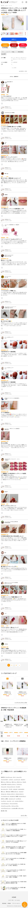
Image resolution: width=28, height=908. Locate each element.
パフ (13, 801)
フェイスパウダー (4, 779)
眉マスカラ (8, 791)
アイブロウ (18, 786)
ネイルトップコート (11, 794)
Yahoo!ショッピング (23, 45)
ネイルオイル (12, 796)
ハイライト (11, 779)
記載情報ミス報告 (23, 71)
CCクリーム (8, 782)
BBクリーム (3, 782)
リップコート (3, 801)
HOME (14, 897)
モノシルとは (17, 900)
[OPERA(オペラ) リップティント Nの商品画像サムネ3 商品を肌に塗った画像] (12, 34)
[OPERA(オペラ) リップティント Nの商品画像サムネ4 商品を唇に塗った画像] (16, 34)
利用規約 (9, 903)
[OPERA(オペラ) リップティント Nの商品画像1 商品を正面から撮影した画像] (12, 23)
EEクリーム (19, 782)
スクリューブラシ (14, 806)
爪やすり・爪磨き (4, 798)
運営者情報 (4, 903)
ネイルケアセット (22, 796)
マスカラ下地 (3, 784)
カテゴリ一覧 (10, 900)
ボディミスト (21, 808)
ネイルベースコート (20, 794)
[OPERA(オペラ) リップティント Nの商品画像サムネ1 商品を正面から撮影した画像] (3, 34)
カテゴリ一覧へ (24, 815)
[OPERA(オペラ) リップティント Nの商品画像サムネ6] (25, 34)
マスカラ (24, 782)
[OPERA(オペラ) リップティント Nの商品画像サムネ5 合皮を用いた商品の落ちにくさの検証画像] (21, 34)
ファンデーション (8, 777)
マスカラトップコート (11, 784)
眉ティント (3, 791)
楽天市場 (14, 45)
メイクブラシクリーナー (6, 808)
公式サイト (14, 39)
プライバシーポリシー (16, 903)
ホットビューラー (4, 789)
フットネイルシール (5, 796)
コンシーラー (19, 777)
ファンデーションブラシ (6, 806)
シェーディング (17, 779)
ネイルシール (3, 794)
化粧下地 (3, 777)
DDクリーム (14, 782)
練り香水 (3, 810)
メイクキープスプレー (19, 801)
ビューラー (9, 801)
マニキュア (21, 791)
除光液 (17, 796)
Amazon (5, 45)
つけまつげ (15, 789)
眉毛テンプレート (14, 791)
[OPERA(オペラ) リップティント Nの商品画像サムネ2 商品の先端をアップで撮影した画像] (8, 34)
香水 (6, 810)
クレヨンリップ (12, 798)
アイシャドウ (3, 786)
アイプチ (10, 789)
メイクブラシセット (5, 803)
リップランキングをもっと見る (21, 702)
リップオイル (18, 798)
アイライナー (19, 784)
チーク (14, 777)
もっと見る (14, 67)
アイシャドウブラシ (14, 803)
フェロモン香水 (14, 808)
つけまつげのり (21, 789)
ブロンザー (23, 779)
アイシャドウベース (11, 786)
